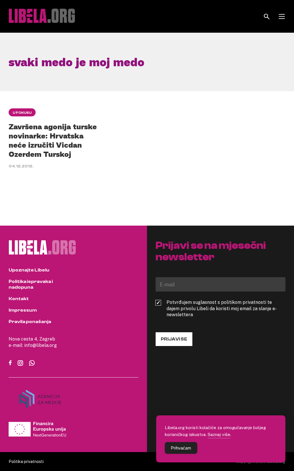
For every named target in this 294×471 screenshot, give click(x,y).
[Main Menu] (281, 16)
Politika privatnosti (26, 461)
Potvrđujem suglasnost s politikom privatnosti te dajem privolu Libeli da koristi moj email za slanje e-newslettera (222, 308)
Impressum (23, 310)
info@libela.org (40, 345)
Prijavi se (174, 339)
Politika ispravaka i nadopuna (31, 284)
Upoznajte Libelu (29, 270)
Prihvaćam (181, 447)
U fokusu (22, 113)
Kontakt (19, 298)
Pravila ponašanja (30, 321)
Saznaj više (219, 434)
